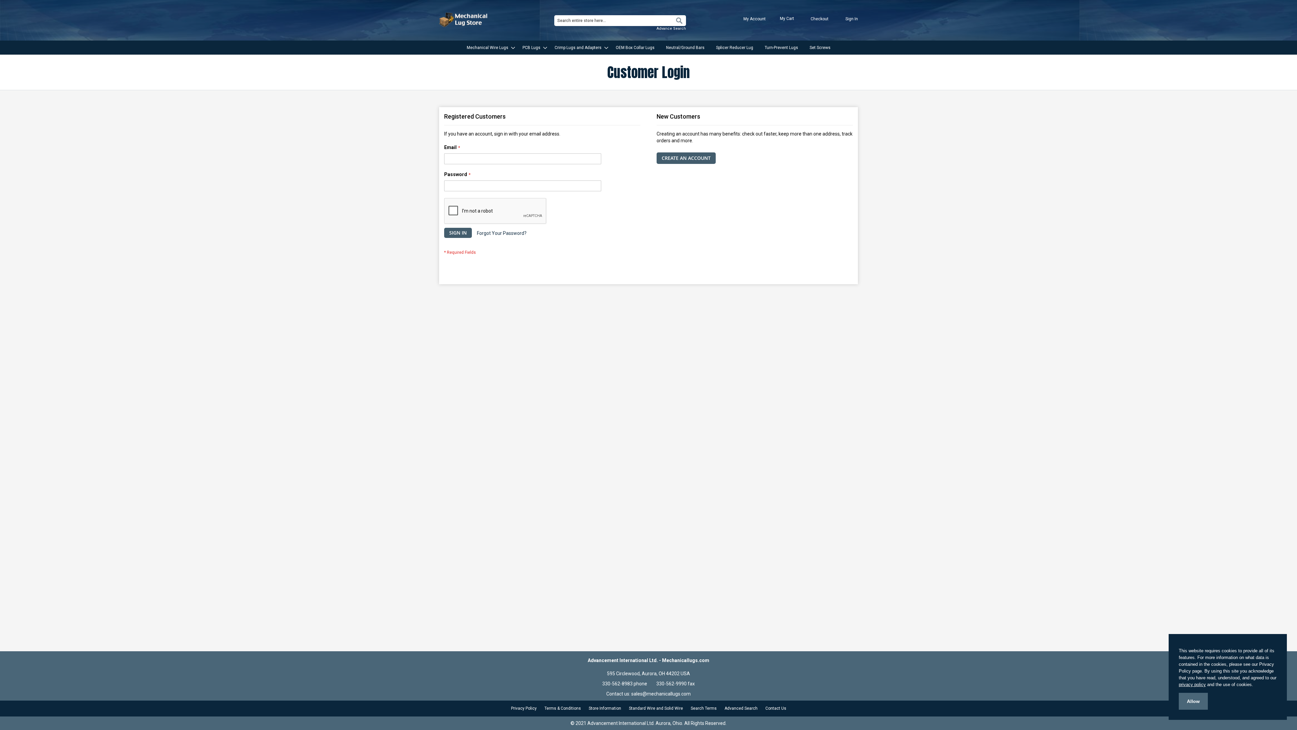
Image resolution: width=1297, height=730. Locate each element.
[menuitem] (489, 48)
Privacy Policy (524, 708)
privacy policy (1192, 684)
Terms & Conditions (562, 708)
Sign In (851, 19)
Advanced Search (741, 708)
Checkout (820, 19)
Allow (1193, 701)
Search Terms (704, 708)
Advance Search (671, 28)
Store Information (605, 708)
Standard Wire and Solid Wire (656, 708)
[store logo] (464, 20)
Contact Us (775, 708)
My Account (754, 19)
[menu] (648, 48)
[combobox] (620, 20)
